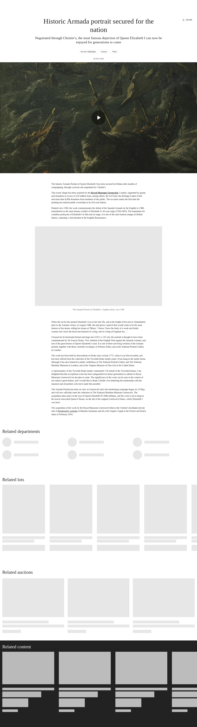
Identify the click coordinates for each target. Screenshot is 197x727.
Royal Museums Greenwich (104, 193)
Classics (104, 52)
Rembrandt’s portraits (67, 411)
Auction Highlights (88, 52)
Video (114, 52)
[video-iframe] (98, 117)
